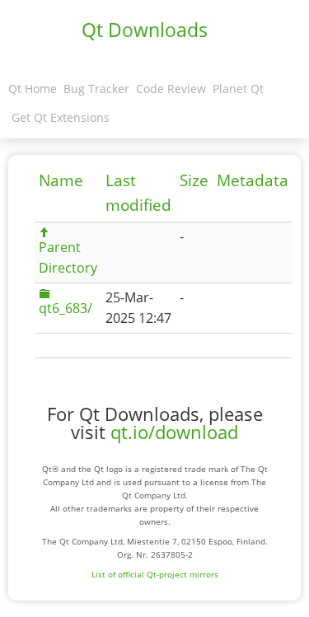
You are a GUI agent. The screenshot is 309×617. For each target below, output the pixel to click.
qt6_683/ (65, 308)
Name (61, 180)
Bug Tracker (96, 88)
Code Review (171, 88)
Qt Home (32, 88)
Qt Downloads (145, 29)
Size (194, 180)
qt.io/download (174, 432)
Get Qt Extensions (61, 117)
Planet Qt (238, 88)
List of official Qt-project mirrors (154, 574)
